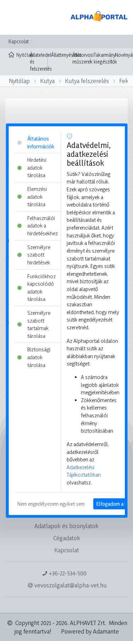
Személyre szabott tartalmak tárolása (38, 324)
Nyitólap (21, 55)
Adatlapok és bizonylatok (66, 526)
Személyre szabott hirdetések (38, 254)
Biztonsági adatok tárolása (38, 357)
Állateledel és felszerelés (41, 62)
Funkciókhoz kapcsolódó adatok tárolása (41, 287)
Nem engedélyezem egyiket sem (50, 503)
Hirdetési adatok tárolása (36, 168)
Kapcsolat (19, 41)
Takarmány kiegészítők (105, 58)
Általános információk (40, 142)
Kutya (47, 80)
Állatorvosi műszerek (83, 58)
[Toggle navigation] (16, 17)
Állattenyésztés (66, 55)
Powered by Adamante (90, 631)
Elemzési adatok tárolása (36, 197)
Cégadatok (66, 538)
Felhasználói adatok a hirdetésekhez (42, 226)
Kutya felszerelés (87, 80)
